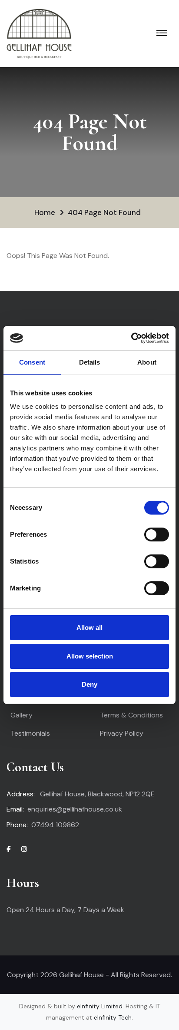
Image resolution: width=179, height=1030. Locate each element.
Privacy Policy (121, 733)
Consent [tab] (32, 362)
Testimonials (30, 733)
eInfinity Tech (113, 1017)
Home (44, 212)
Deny (89, 684)
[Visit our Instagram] (24, 849)
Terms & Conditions (131, 715)
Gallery (21, 715)
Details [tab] (89, 362)
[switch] (156, 534)
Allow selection (89, 656)
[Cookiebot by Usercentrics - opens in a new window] (131, 338)
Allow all (89, 627)
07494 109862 (55, 824)
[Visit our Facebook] (8, 849)
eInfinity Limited (100, 1006)
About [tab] (146, 362)
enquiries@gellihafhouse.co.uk (74, 809)
